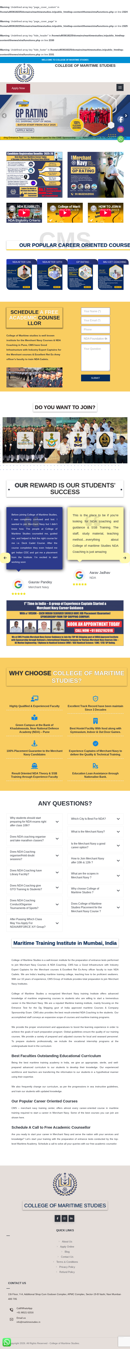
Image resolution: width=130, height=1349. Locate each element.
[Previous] (5, 558)
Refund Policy (67, 1272)
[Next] (125, 558)
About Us (67, 1241)
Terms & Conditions (67, 1261)
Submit (95, 378)
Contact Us (67, 1256)
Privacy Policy (67, 1266)
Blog (67, 1251)
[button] (57, 1218)
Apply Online (67, 1246)
